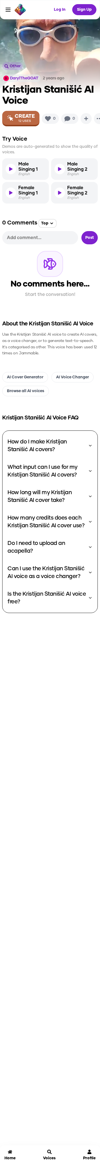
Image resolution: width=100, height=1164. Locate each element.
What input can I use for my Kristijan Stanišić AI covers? (43, 471)
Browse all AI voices (25, 391)
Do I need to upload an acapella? (36, 547)
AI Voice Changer (72, 377)
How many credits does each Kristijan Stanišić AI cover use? (46, 521)
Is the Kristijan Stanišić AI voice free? (47, 597)
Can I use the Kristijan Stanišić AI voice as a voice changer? (46, 572)
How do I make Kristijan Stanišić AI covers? (37, 445)
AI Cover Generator (25, 377)
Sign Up (84, 10)
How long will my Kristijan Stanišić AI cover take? (40, 496)
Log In (60, 10)
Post (89, 238)
